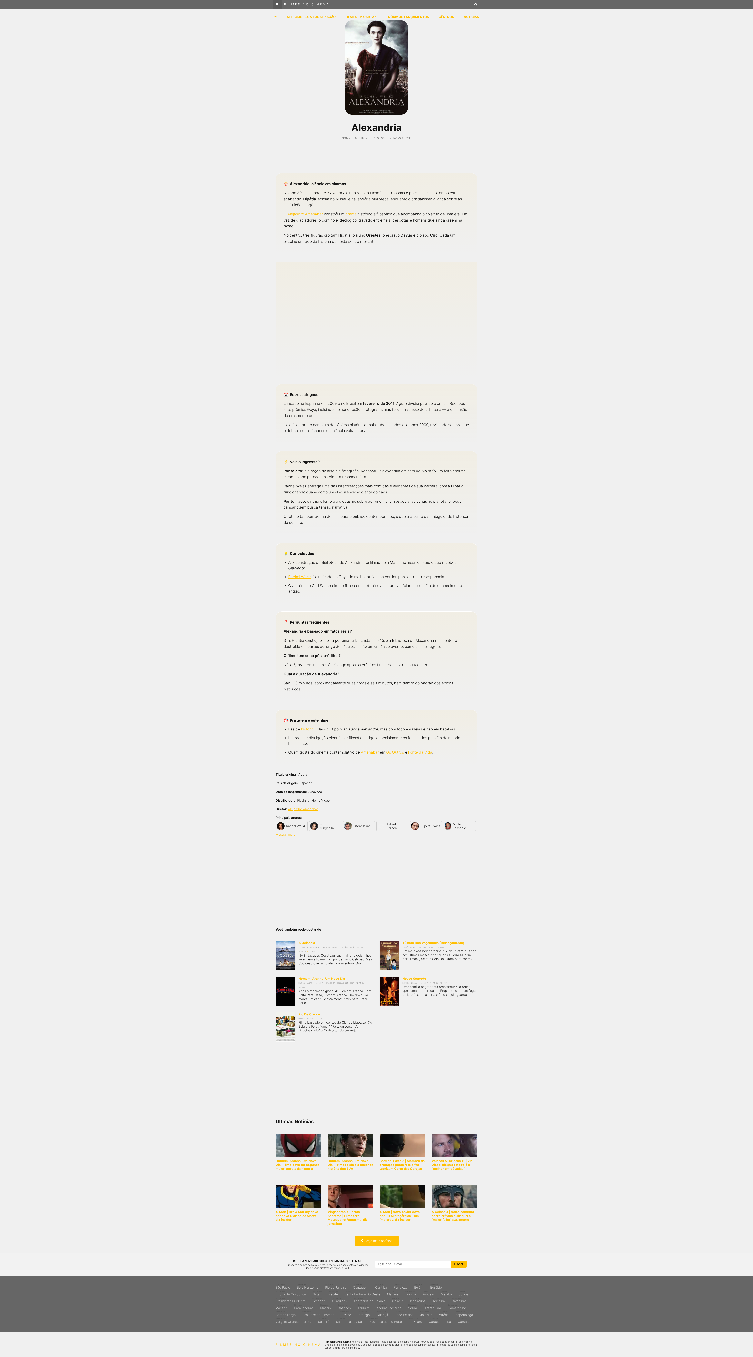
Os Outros (395, 752)
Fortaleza (400, 1286)
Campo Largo (286, 1314)
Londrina (318, 1300)
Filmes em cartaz (361, 17)
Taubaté (364, 1307)
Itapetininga (464, 1314)
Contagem (360, 1286)
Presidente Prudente (291, 1300)
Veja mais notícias (377, 1241)
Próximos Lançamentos (407, 17)
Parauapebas (303, 1307)
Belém (418, 1286)
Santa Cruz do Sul (349, 1321)
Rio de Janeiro (335, 1286)
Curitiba (381, 1286)
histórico (308, 729)
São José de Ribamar (318, 1314)
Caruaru (464, 1321)
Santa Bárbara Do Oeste (362, 1293)
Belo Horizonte (307, 1286)
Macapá (281, 1307)
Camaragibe (457, 1307)
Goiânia (397, 1300)
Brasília (410, 1293)
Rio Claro (415, 1321)
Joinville (426, 1314)
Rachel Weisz (299, 577)
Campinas (459, 1300)
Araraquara (433, 1307)
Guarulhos (339, 1300)
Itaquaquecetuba (388, 1307)
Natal (317, 1293)
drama (350, 214)
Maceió (325, 1307)
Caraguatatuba (440, 1321)
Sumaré (323, 1321)
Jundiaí (464, 1293)
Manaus (392, 1293)
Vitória (444, 1314)
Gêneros (446, 17)
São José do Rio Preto (385, 1321)
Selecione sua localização (311, 17)
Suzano (345, 1314)
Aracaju (428, 1293)
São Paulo (283, 1286)
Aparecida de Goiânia (369, 1300)
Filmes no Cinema (307, 4)
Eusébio (436, 1286)
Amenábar (370, 752)
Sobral (413, 1307)
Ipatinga (364, 1314)
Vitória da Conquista (291, 1293)
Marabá (446, 1293)
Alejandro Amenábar (305, 214)
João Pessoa (404, 1314)
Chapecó (344, 1307)
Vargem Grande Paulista (293, 1321)
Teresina (438, 1300)
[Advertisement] (376, 160)
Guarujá (382, 1314)
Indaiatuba (418, 1300)
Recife (333, 1293)
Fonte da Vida (420, 752)
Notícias (471, 17)
